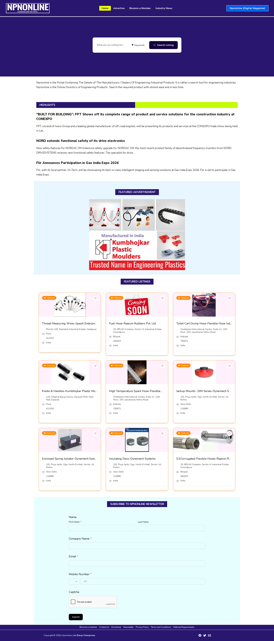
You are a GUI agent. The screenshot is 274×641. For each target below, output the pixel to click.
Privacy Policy (142, 627)
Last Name (143, 521)
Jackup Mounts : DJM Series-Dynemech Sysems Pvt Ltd (211, 391)
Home (105, 8)
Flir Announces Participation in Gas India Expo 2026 (77, 163)
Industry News (164, 8)
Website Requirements (183, 627)
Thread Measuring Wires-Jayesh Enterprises (70, 323)
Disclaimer (116, 627)
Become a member (88, 627)
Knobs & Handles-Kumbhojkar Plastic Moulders (73, 391)
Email (73, 556)
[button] (247, 8)
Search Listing (165, 45)
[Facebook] (200, 635)
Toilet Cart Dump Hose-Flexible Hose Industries (207, 323)
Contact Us (104, 627)
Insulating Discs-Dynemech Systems (132, 459)
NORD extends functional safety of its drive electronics (80, 141)
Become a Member (140, 8)
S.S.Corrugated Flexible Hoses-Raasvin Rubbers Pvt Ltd (212, 459)
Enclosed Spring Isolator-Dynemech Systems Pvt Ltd (76, 459)
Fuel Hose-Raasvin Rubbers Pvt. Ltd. (132, 323)
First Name (75, 521)
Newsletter (128, 627)
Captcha (74, 592)
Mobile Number (80, 574)
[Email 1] (209, 635)
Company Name (80, 539)
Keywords (140, 45)
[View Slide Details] (137, 235)
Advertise (119, 8)
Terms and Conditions (161, 627)
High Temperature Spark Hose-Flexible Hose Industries (145, 391)
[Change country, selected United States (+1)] (74, 581)
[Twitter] (204, 635)
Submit (76, 617)
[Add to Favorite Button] (95, 298)
